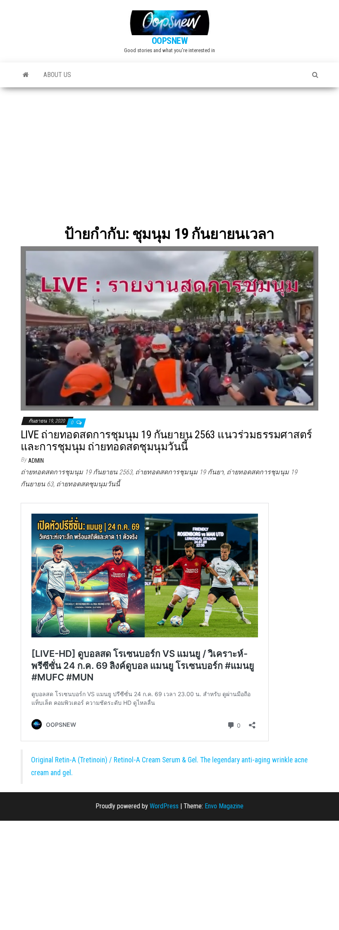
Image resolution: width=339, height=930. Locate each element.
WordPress (164, 806)
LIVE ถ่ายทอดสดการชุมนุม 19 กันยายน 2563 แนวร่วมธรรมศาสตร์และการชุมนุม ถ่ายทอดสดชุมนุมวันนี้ (166, 440)
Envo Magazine (224, 806)
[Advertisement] (169, 149)
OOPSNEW (170, 41)
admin (36, 460)
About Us (57, 75)
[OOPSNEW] (25, 74)
